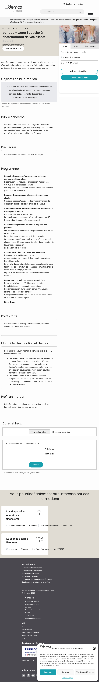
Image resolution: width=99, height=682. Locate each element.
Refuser (65, 672)
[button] (94, 648)
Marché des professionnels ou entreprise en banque (69, 20)
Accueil (22, 20)
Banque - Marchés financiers (37, 20)
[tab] (65, 46)
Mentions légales (67, 678)
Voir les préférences (85, 672)
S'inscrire (36, 465)
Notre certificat (28, 660)
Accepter (48, 672)
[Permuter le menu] (90, 13)
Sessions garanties (61, 432)
